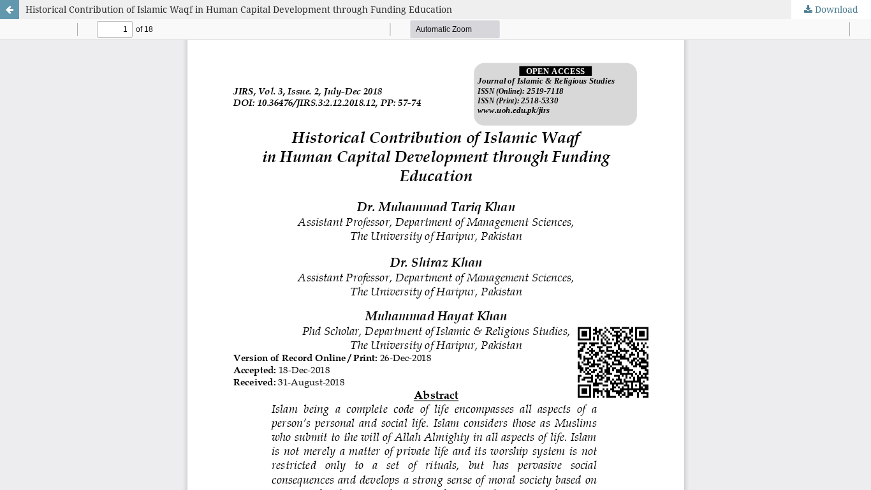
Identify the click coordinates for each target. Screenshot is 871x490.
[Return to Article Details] (9, 9)
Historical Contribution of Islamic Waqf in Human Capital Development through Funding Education (239, 9)
